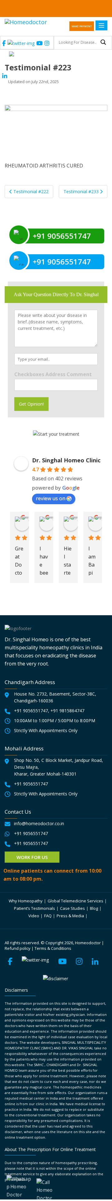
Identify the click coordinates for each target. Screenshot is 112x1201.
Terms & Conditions (53, 948)
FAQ (48, 916)
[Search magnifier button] (103, 42)
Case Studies (72, 908)
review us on (50, 498)
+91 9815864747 (67, 711)
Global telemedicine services (75, 901)
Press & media (70, 916)
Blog (94, 908)
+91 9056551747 (31, 711)
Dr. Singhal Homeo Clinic (66, 460)
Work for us (32, 857)
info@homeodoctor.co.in (39, 823)
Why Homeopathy (26, 901)
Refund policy (17, 948)
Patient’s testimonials (34, 908)
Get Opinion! (31, 404)
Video (33, 916)
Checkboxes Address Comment (53, 374)
